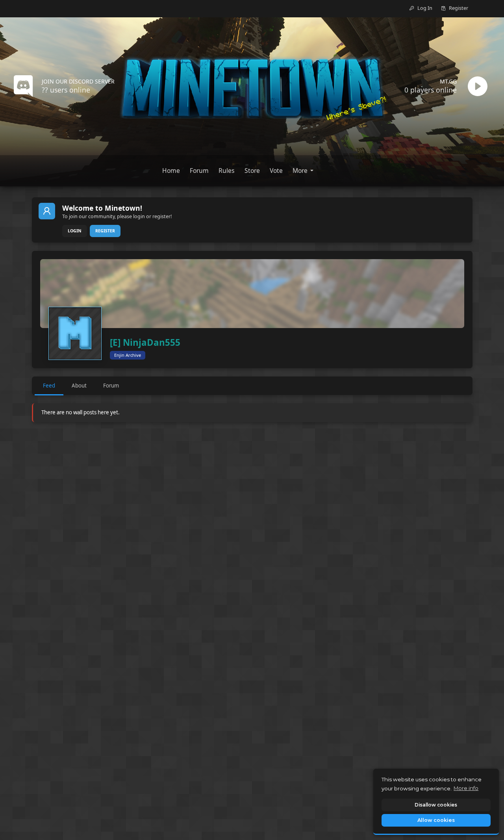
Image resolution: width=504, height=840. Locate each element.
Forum (111, 385)
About (79, 385)
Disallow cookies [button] (436, 805)
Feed (49, 385)
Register (105, 231)
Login (75, 231)
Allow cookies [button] (436, 820)
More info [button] (466, 788)
